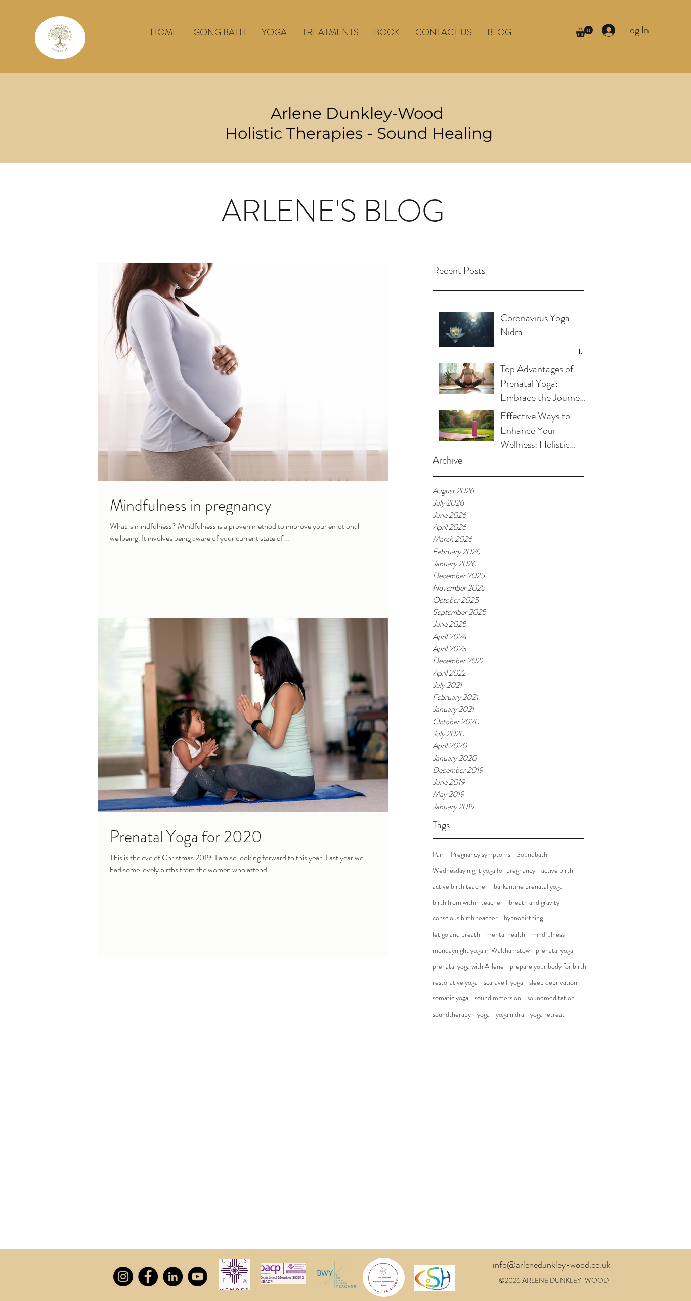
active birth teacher (460, 886)
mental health (505, 934)
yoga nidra (510, 1014)
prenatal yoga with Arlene (468, 966)
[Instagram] (123, 1276)
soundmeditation (551, 998)
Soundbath (531, 854)
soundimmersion (497, 998)
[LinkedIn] (173, 1276)
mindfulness (548, 934)
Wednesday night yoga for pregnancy (484, 870)
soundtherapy (452, 1014)
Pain (439, 854)
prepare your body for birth (548, 966)
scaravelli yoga (503, 982)
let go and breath (456, 934)
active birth (557, 870)
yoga (483, 1014)
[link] (584, 31)
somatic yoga (450, 998)
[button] (274, 32)
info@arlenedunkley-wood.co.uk (552, 1264)
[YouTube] (197, 1276)
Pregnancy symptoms (480, 854)
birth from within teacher (468, 902)
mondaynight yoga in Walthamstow (481, 950)
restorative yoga (455, 982)
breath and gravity (534, 902)
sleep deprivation (553, 982)
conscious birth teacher (465, 918)
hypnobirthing (523, 918)
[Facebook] (148, 1276)
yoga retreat (547, 1014)
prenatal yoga (554, 950)
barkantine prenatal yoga (528, 886)
